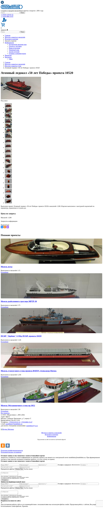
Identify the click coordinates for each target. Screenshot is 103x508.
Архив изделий (14, 52)
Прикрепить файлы (7, 469)
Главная (7, 35)
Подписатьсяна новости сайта (51, 441)
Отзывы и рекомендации (17, 53)
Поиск (22, 12)
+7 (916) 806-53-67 (7, 16)
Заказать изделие (10, 41)
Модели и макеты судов (13, 66)
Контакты (8, 57)
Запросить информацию (9, 221)
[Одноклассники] (5, 227)
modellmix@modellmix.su (14, 424)
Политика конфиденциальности (12, 450)
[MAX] (7, 227)
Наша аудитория (14, 48)
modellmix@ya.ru (32, 426)
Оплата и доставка (15, 46)
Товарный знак (14, 50)
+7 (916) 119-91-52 (7, 14)
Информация (9, 43)
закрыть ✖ (4, 30)
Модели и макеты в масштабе (15, 37)
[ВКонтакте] (2, 227)
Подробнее (4, 272)
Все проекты (5, 413)
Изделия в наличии (11, 39)
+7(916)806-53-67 (26, 422)
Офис (11, 59)
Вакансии (8, 55)
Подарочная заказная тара (18, 44)
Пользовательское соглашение (11, 452)
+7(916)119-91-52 (14, 422)
